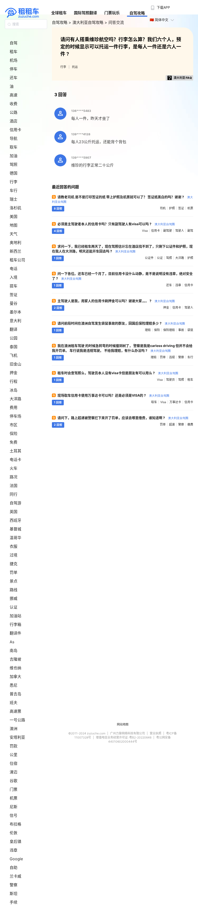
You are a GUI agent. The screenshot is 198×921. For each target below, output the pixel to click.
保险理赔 (169, 330)
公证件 (149, 258)
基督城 (15, 529)
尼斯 (13, 806)
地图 (13, 225)
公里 (13, 754)
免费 (13, 442)
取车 (13, 147)
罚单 (13, 572)
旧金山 (15, 364)
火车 (13, 468)
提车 (13, 286)
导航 (13, 138)
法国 (13, 485)
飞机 (13, 355)
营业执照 (155, 733)
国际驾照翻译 (85, 12)
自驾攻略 (137, 13)
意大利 (15, 320)
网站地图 (122, 724)
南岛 (13, 650)
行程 (13, 381)
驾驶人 (179, 230)
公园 (13, 338)
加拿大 (15, 676)
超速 (172, 424)
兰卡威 (15, 876)
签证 (13, 294)
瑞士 (13, 199)
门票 (13, 789)
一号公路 (17, 720)
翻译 (13, 329)
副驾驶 (167, 230)
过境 (13, 555)
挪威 (13, 598)
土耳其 (15, 450)
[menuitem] (159, 6)
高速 (13, 95)
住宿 (13, 763)
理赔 (148, 330)
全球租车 (59, 12)
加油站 (15, 615)
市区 (13, 424)
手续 (13, 902)
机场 (13, 60)
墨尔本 (15, 312)
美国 (13, 216)
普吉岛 (15, 693)
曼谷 (13, 303)
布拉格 (15, 824)
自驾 (13, 43)
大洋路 (15, 398)
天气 (13, 233)
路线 (13, 589)
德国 (13, 173)
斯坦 (13, 893)
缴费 (190, 424)
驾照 (13, 164)
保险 (13, 433)
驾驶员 (170, 379)
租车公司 (17, 259)
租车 (13, 51)
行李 (13, 181)
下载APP (163, 7)
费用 (13, 407)
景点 (13, 581)
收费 (13, 103)
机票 (13, 798)
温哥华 (15, 537)
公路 (13, 112)
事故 (181, 330)
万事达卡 (175, 402)
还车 (13, 77)
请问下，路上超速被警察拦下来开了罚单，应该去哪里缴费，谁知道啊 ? (122, 418)
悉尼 (13, 685)
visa (145, 230)
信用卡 (15, 129)
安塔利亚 (17, 737)
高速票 (15, 711)
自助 (13, 867)
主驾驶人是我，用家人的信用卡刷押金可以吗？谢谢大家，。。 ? (116, 301)
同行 (13, 494)
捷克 (13, 563)
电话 (13, 268)
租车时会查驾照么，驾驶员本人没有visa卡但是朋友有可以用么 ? (117, 373)
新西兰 (15, 251)
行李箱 (15, 624)
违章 (13, 850)
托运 (75, 67)
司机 (163, 208)
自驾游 (15, 503)
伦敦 (13, 832)
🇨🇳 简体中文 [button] (159, 20)
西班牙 (15, 520)
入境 (13, 277)
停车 (13, 69)
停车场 (15, 416)
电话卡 (15, 459)
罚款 (13, 746)
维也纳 (15, 667)
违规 (172, 357)
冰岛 (13, 390)
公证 (160, 258)
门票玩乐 (112, 12)
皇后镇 (15, 841)
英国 (13, 511)
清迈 (13, 772)
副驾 (190, 230)
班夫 (13, 702)
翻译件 (15, 633)
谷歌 (13, 780)
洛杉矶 (15, 207)
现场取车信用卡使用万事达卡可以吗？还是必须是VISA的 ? (113, 395)
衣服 (13, 546)
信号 (13, 815)
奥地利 (15, 242)
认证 (13, 607)
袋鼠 (190, 330)
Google (16, 858)
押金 (13, 372)
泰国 (13, 346)
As (12, 641)
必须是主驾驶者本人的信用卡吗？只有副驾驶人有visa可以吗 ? (116, 224)
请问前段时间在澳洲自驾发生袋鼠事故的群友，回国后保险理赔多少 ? (121, 323)
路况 (13, 476)
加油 (13, 155)
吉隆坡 (15, 659)
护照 (172, 208)
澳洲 (13, 728)
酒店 (13, 121)
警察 (13, 884)
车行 (13, 190)
